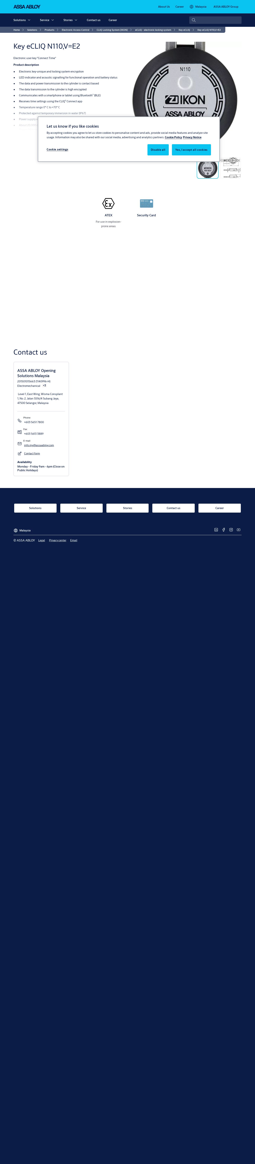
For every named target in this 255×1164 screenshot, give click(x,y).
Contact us (93, 20)
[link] (164, 7)
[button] (29, 20)
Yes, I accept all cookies (191, 149)
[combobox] (215, 20)
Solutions (19, 20)
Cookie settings (57, 149)
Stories (68, 20)
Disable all (158, 149)
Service (44, 20)
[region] (129, 139)
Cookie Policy (173, 137)
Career (113, 20)
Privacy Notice (192, 137)
